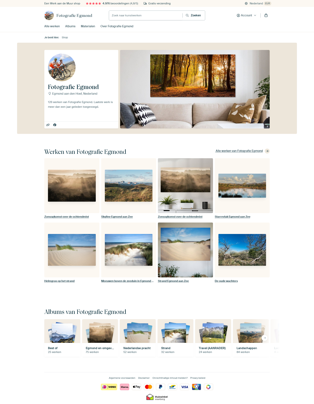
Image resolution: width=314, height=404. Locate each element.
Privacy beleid (197, 377)
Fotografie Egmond (74, 15)
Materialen (88, 26)
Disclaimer (144, 377)
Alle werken (52, 26)
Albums (70, 26)
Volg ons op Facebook (55, 125)
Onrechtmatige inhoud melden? (170, 377)
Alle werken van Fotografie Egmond (239, 151)
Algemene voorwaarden (122, 377)
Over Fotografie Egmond (116, 26)
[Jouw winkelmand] (266, 15)
